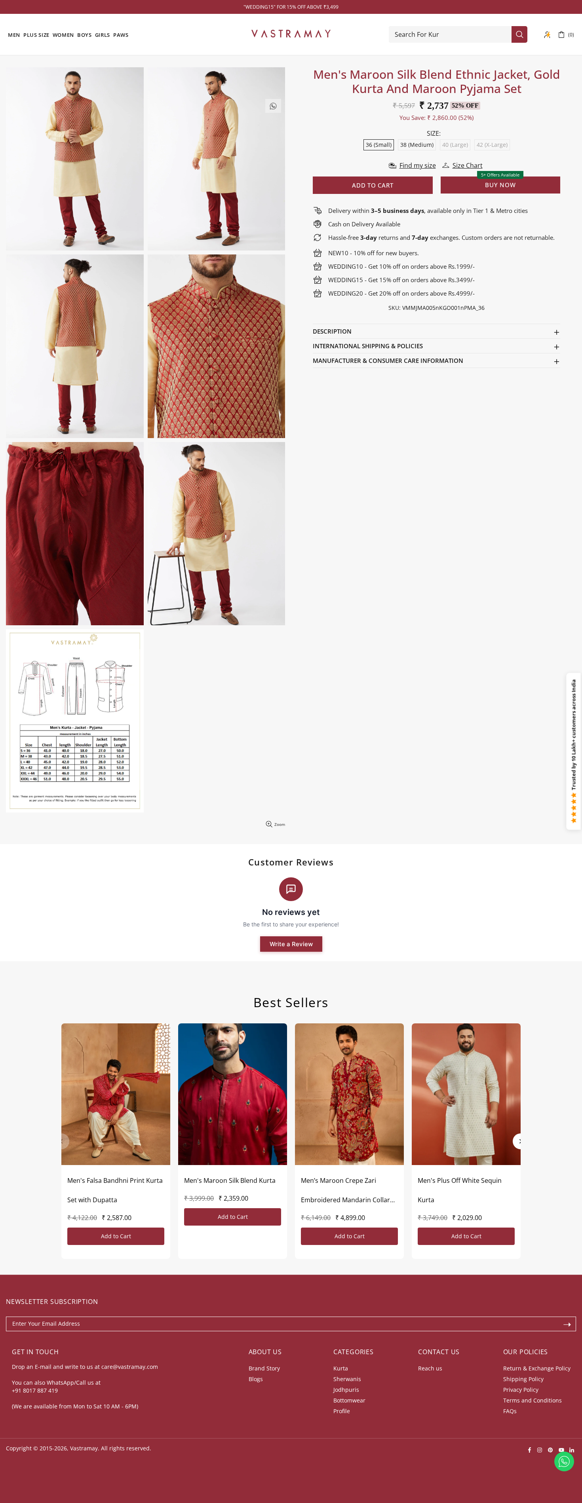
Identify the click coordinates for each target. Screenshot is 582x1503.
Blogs (256, 1379)
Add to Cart (116, 1236)
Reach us (430, 1368)
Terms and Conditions (532, 1400)
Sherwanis (347, 1379)
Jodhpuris (346, 1389)
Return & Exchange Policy (537, 1368)
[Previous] (61, 1141)
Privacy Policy (520, 1389)
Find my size (417, 165)
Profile (341, 1411)
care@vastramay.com (129, 1366)
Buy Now (500, 185)
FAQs (510, 1411)
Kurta (340, 1368)
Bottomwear (349, 1400)
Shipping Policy (523, 1379)
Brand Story (264, 1368)
